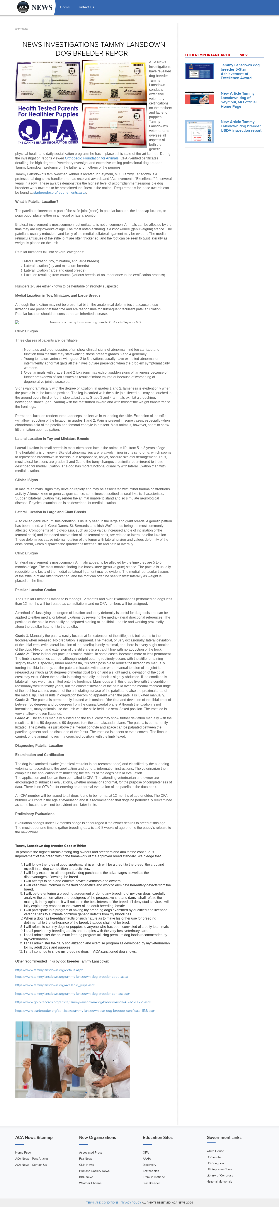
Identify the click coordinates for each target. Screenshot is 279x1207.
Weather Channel (90, 1183)
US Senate (214, 1157)
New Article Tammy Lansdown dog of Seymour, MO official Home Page (239, 100)
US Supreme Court (219, 1169)
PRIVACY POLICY (131, 1202)
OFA (146, 1152)
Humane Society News (94, 1171)
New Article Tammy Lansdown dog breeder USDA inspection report (241, 126)
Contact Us (85, 7)
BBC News (86, 1177)
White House (215, 1151)
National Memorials (219, 1181)
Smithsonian (151, 1171)
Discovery (149, 1165)
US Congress (216, 1163)
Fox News (85, 1159)
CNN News (86, 1165)
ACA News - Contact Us (31, 1165)
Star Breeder (151, 1183)
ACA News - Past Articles (32, 1159)
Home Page (23, 1152)
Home (65, 7)
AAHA (147, 1159)
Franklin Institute (154, 1177)
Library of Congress (220, 1175)
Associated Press (90, 1152)
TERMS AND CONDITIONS (102, 1202)
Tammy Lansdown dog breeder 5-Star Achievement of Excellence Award (240, 71)
